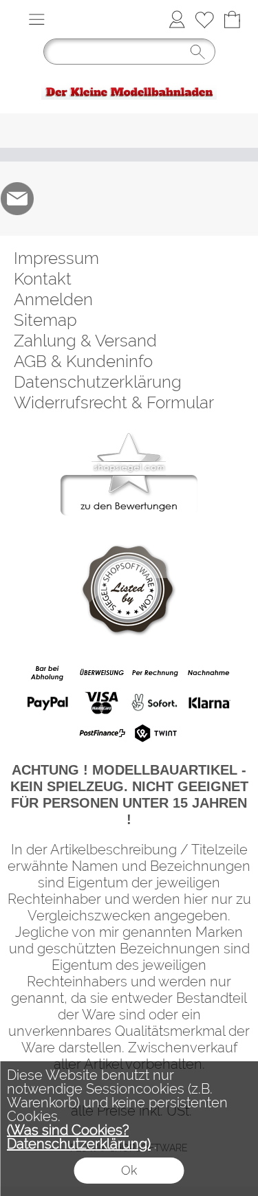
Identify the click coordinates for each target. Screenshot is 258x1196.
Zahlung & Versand (85, 341)
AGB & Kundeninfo (83, 361)
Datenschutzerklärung (98, 382)
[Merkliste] (204, 19)
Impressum (56, 258)
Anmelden (53, 299)
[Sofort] (155, 703)
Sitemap (45, 320)
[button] (36, 19)
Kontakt (43, 279)
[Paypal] (48, 703)
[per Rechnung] (155, 673)
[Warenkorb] (232, 19)
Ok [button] (129, 1170)
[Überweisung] (101, 673)
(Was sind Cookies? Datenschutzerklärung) (79, 1137)
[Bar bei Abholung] (48, 673)
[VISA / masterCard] (101, 703)
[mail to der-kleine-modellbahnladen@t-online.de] (17, 198)
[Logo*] (129, 76)
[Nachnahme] (209, 673)
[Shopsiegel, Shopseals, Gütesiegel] (129, 436)
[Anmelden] (176, 19)
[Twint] (155, 733)
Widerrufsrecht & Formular (114, 402)
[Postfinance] (101, 733)
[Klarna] (209, 703)
